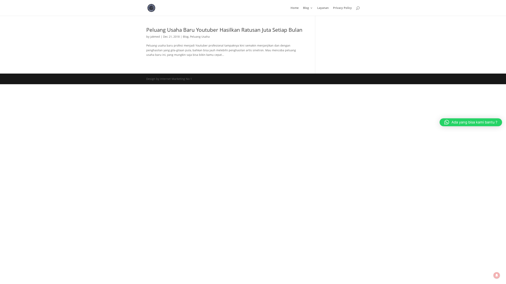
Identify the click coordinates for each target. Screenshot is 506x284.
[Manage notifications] (497, 275)
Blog (306, 8)
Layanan (323, 8)
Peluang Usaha (200, 36)
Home (295, 8)
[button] (471, 122)
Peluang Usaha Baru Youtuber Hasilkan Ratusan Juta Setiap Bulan (224, 29)
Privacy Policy (342, 8)
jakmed (155, 36)
